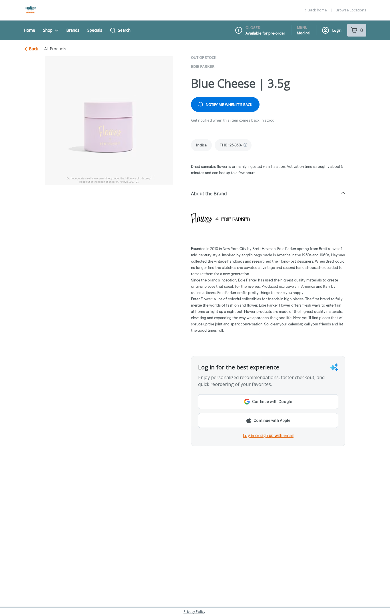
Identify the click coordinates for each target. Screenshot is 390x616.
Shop (48, 30)
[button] (268, 193)
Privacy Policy (194, 611)
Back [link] (33, 48)
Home (29, 30)
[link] (201, 145)
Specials (94, 30)
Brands (72, 30)
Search (124, 30)
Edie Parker (203, 67)
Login (336, 30)
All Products (55, 49)
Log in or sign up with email (268, 435)
